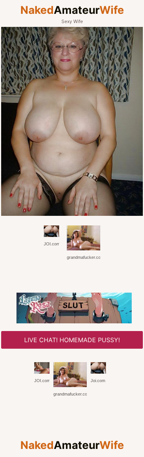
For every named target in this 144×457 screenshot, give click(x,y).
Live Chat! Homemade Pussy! (72, 340)
